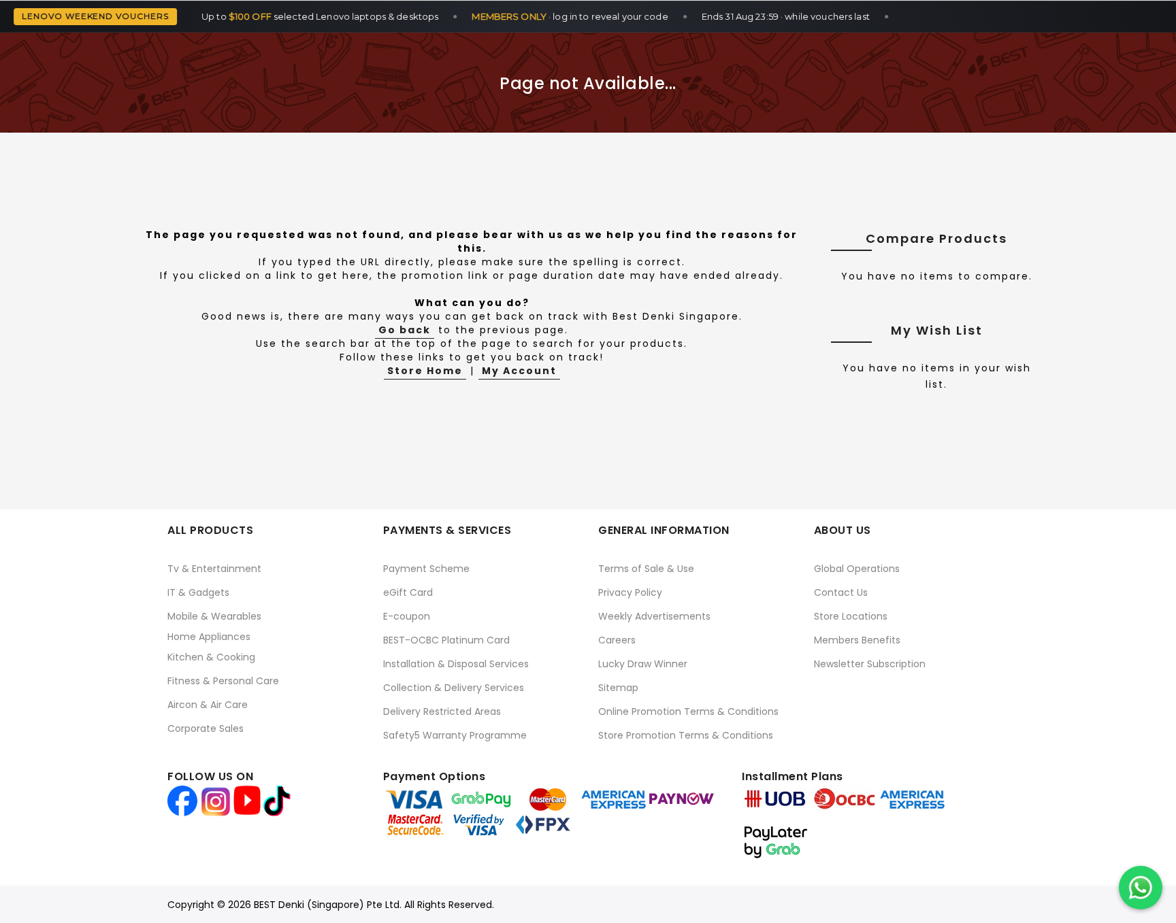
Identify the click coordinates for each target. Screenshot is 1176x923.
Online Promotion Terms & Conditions (688, 711)
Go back (404, 330)
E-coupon (406, 616)
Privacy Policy (630, 592)
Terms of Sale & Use (646, 568)
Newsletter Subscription (870, 664)
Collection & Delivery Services (453, 687)
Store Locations (850, 616)
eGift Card (408, 592)
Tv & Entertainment (214, 568)
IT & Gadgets (198, 592)
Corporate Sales (205, 728)
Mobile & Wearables (214, 616)
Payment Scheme (426, 568)
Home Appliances (208, 636)
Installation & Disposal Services (456, 664)
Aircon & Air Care (207, 704)
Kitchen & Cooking (211, 657)
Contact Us (841, 592)
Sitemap (618, 687)
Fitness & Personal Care (223, 681)
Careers (617, 640)
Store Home (425, 370)
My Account (519, 370)
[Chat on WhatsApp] (1140, 887)
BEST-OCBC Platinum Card (446, 640)
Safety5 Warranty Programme (455, 735)
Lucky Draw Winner (642, 664)
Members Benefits (857, 640)
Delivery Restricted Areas (442, 711)
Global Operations (857, 568)
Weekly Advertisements (654, 616)
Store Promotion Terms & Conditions (685, 735)
